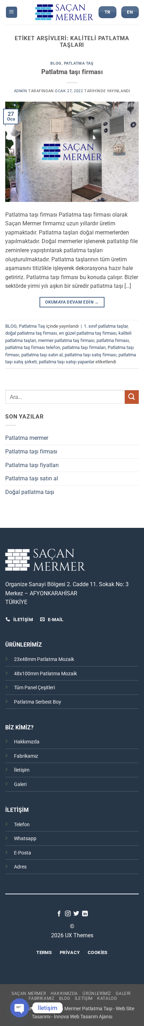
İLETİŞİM (84, 998)
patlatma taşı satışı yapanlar (66, 361)
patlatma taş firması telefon (32, 347)
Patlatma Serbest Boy (37, 702)
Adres (20, 867)
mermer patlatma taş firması (66, 340)
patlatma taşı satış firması (90, 354)
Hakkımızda (26, 742)
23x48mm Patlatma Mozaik (44, 659)
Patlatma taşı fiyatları (32, 465)
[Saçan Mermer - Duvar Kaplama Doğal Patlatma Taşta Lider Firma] (64, 12)
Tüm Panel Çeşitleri (34, 688)
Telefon (22, 825)
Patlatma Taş (79, 63)
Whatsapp (25, 839)
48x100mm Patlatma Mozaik (45, 674)
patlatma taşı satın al (42, 354)
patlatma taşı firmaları (84, 347)
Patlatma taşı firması (72, 72)
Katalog (107, 998)
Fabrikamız (26, 756)
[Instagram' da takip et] (68, 914)
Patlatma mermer (26, 438)
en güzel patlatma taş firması (87, 333)
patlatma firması (112, 340)
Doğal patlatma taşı (29, 492)
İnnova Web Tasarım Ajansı (83, 1017)
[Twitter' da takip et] (76, 914)
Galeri (20, 784)
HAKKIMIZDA (64, 993)
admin (20, 91)
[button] (11, 12)
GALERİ (123, 993)
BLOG (55, 63)
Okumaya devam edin (72, 302)
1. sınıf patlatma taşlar (106, 326)
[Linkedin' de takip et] (85, 914)
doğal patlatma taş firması (31, 333)
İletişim (21, 770)
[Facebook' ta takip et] (59, 914)
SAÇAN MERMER (29, 993)
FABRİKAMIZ (41, 998)
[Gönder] (132, 397)
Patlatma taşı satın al (31, 478)
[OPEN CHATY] (19, 1007)
